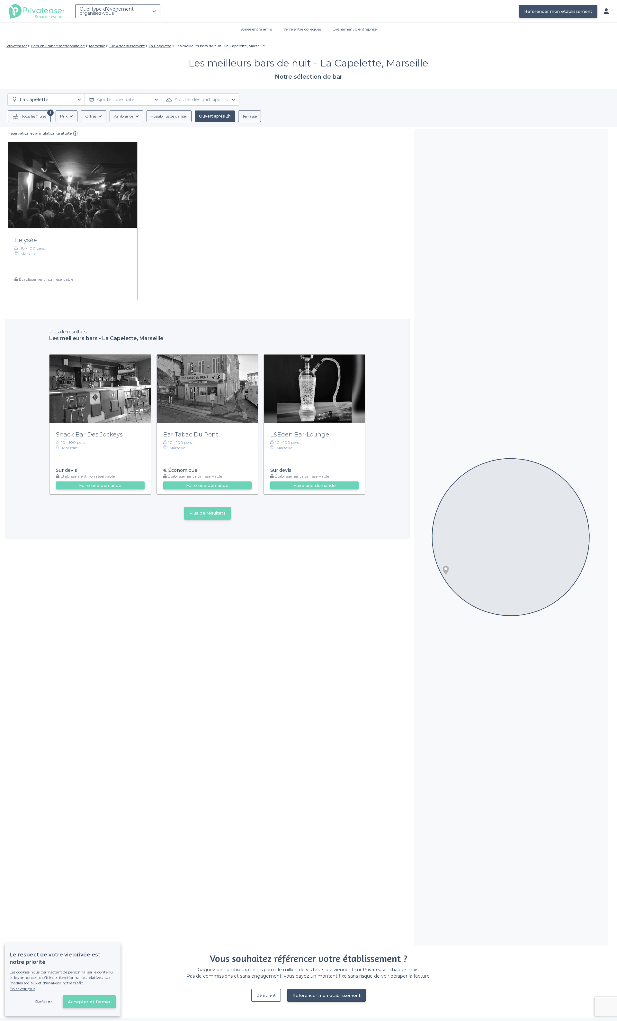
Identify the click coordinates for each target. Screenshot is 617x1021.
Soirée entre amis (256, 29)
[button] (446, 570)
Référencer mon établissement (558, 11)
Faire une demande (100, 485)
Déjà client (266, 995)
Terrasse (249, 116)
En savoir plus (22, 988)
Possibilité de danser (169, 116)
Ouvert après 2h (215, 116)
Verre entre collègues (302, 29)
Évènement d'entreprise (355, 29)
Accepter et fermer (89, 1001)
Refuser (43, 1001)
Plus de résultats (207, 512)
